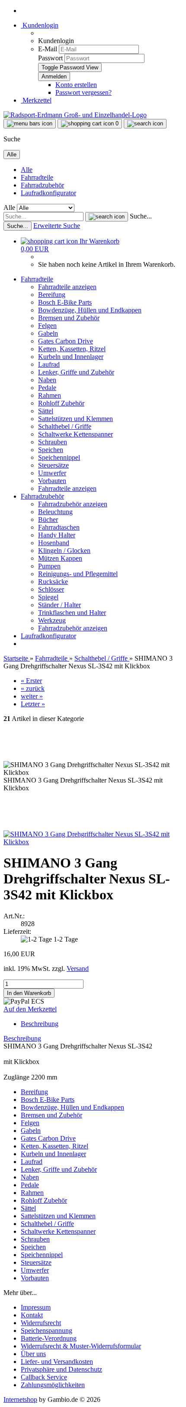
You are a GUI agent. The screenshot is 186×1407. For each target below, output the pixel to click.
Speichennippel (59, 457)
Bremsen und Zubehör (68, 317)
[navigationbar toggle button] (29, 123)
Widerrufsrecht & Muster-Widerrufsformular (81, 1346)
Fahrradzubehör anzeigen (72, 504)
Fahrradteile (37, 177)
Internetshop (20, 1399)
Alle (26, 169)
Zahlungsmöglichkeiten (53, 1384)
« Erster (31, 680)
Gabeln (48, 333)
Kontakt (32, 1315)
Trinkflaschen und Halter (72, 612)
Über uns (33, 1353)
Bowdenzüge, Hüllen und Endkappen (89, 310)
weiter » (32, 696)
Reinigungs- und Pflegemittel (78, 573)
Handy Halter (56, 535)
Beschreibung (39, 1023)
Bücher (48, 519)
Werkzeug (52, 620)
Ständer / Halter (59, 604)
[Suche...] (106, 217)
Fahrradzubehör (42, 185)
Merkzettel (36, 100)
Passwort (50, 58)
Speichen (50, 449)
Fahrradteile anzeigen (67, 286)
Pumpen (49, 566)
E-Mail (47, 49)
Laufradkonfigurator (48, 193)
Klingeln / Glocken (64, 550)
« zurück (33, 688)
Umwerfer (52, 473)
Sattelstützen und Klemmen (75, 418)
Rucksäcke (53, 581)
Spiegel (48, 597)
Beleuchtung (55, 511)
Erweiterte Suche (56, 225)
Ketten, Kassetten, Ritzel (72, 349)
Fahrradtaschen (59, 527)
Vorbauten (52, 480)
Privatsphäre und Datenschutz (61, 1369)
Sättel (45, 411)
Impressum (36, 1307)
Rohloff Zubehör (61, 403)
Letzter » (33, 704)
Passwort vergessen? (83, 92)
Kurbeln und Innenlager (70, 356)
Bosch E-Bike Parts (65, 302)
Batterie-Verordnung (49, 1338)
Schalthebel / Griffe (64, 426)
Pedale (47, 387)
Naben (47, 380)
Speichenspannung (46, 1330)
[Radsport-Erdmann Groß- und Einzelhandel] (75, 115)
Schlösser (51, 589)
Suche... (141, 216)
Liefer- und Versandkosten (57, 1361)
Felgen (47, 325)
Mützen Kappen (60, 558)
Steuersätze (53, 465)
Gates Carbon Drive (65, 341)
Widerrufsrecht (41, 1322)
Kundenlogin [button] (39, 25)
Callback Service (44, 1377)
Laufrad (49, 364)
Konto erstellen (76, 84)
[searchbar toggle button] (145, 123)
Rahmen (49, 395)
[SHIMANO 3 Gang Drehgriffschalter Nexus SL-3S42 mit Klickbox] (93, 841)
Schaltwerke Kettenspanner (75, 434)
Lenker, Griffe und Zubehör (76, 372)
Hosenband (53, 542)
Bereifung (51, 294)
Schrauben (52, 442)
